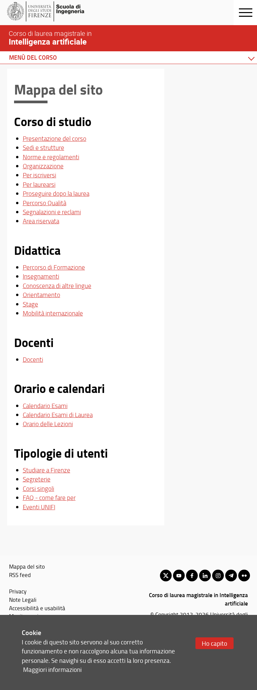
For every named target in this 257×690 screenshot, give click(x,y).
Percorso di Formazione (54, 267)
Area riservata (41, 221)
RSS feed (20, 575)
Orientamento (41, 294)
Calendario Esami (45, 405)
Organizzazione (43, 166)
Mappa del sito (27, 566)
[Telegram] (231, 575)
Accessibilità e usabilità (37, 608)
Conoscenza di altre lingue (57, 285)
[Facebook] (192, 575)
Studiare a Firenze (46, 470)
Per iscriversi (39, 175)
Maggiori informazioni (52, 669)
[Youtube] (179, 575)
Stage (30, 304)
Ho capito (214, 643)
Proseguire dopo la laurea (56, 193)
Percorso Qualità (44, 202)
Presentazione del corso (54, 138)
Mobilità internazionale (53, 313)
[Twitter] (166, 575)
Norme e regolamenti (51, 157)
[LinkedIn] (205, 575)
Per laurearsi (39, 184)
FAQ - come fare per (49, 497)
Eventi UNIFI (39, 507)
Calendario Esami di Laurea (58, 414)
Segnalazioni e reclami (52, 212)
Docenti (33, 359)
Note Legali (22, 599)
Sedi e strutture (43, 147)
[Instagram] (218, 575)
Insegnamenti (41, 276)
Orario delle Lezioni (48, 423)
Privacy (17, 591)
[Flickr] (244, 575)
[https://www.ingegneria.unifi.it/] (58, 11)
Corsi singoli (38, 488)
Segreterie (37, 479)
